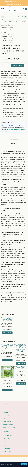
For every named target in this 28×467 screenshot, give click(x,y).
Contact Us (6, 441)
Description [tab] (14, 140)
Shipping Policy (7, 438)
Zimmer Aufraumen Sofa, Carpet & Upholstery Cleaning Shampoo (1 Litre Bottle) (20, 376)
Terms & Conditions (8, 424)
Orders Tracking (7, 421)
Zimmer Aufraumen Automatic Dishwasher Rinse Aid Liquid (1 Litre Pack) (7, 325)
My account (6, 416)
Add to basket (17, 65)
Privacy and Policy (7, 435)
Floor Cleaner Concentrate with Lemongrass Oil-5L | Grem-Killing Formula (7, 383)
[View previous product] (2, 17)
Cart (4, 418)
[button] (24, 21)
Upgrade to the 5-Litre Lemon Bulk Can (13, 126)
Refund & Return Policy (9, 427)
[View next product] (25, 17)
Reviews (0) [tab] (14, 143)
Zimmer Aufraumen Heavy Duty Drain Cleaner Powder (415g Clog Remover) (7, 353)
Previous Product (7, 16)
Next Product (21, 16)
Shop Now (24, 464)
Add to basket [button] (7, 332)
